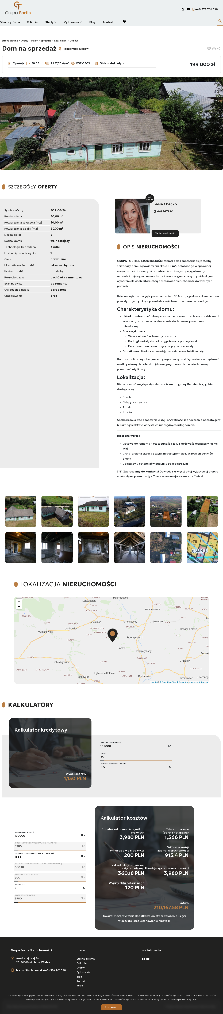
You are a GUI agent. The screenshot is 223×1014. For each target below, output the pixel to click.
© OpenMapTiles (167, 682)
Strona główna (10, 22)
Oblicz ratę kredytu (111, 63)
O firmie (32, 22)
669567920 (165, 211)
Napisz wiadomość (165, 233)
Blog (92, 22)
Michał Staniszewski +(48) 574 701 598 (41, 970)
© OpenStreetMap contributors (192, 682)
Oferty (49, 22)
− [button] (19, 606)
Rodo (79, 985)
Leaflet (154, 682)
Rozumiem (111, 1007)
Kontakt (107, 22)
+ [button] (19, 601)
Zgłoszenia (83, 972)
